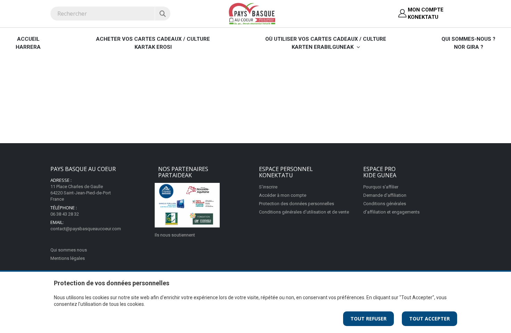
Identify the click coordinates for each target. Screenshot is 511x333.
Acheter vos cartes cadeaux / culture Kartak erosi (153, 43)
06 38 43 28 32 (64, 214)
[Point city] (187, 205)
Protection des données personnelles (296, 203)
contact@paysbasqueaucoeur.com (85, 228)
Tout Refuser (368, 318)
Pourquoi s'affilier (380, 186)
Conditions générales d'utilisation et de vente (304, 212)
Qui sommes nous (68, 250)
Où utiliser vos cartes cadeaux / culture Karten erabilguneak (325, 43)
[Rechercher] (162, 14)
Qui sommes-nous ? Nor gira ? (468, 43)
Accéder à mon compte (282, 195)
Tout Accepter (429, 318)
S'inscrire (268, 186)
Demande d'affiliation (384, 195)
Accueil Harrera (28, 43)
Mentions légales (67, 258)
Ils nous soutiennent (175, 235)
